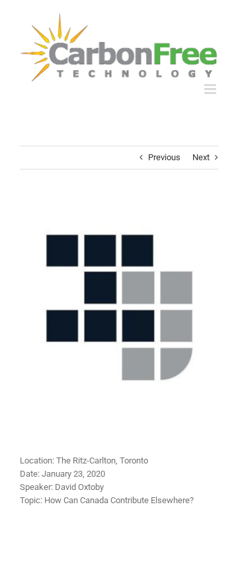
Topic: (31, 500)
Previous (164, 157)
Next (201, 157)
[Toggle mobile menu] (211, 89)
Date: (30, 474)
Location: (37, 460)
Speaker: (36, 487)
